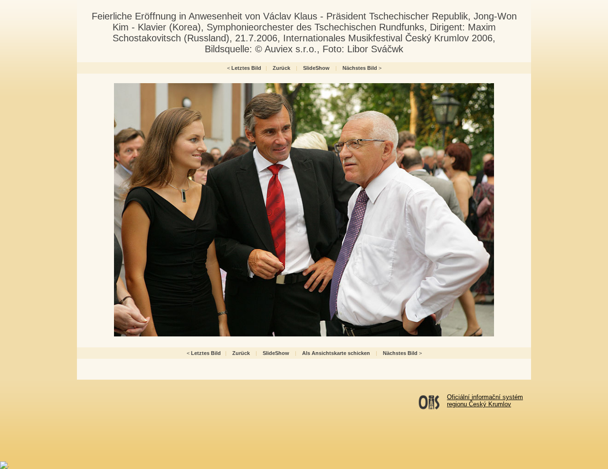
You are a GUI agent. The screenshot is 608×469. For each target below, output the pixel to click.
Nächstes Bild (359, 68)
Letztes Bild (246, 68)
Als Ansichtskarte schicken (336, 353)
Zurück (281, 68)
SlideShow (316, 68)
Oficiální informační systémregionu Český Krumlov (485, 400)
